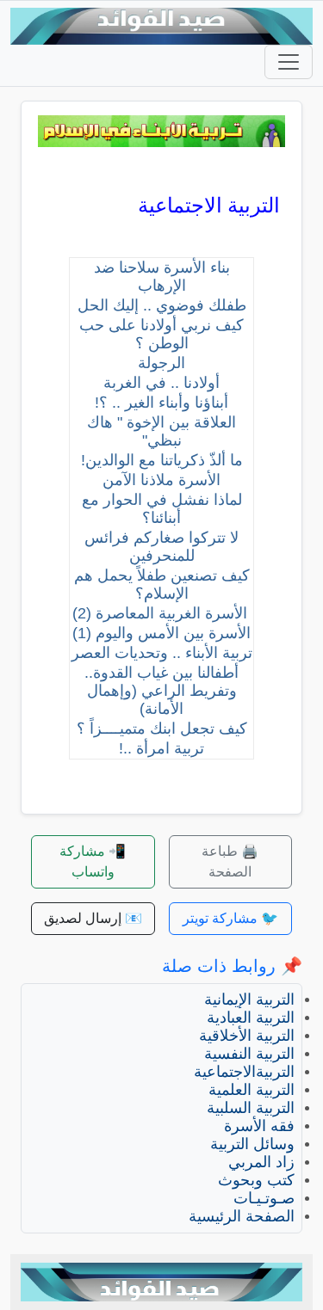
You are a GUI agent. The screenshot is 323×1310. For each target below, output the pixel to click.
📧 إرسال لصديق (93, 918)
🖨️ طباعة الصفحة (230, 861)
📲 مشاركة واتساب (92, 861)
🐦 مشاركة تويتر (230, 918)
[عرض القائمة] (288, 62)
